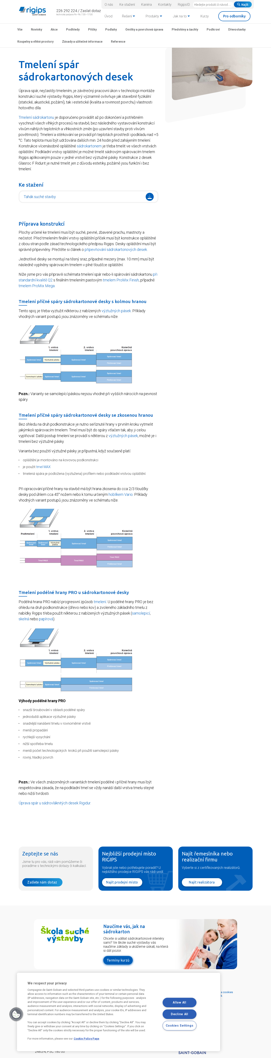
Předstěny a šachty (185, 29)
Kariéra (146, 5)
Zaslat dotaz (90, 10)
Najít (244, 4)
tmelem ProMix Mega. (37, 286)
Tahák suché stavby (40, 196)
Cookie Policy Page (86, 1038)
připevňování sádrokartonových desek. (116, 249)
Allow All (179, 1002)
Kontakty (164, 5)
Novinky (36, 29)
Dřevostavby (237, 29)
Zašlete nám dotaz (42, 882)
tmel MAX (43, 467)
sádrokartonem (89, 146)
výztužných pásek (116, 311)
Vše (19, 29)
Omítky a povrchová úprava (144, 29)
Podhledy (73, 29)
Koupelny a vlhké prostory (35, 41)
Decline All (179, 1014)
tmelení (100, 602)
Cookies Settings (180, 1025)
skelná (24, 619)
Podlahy (111, 29)
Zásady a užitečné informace (82, 41)
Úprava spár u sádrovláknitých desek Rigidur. (55, 803)
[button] (16, 1014)
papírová (46, 619)
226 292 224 (66, 10)
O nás (109, 5)
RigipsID (184, 5)
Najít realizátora (202, 882)
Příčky (92, 29)
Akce (54, 29)
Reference (118, 41)
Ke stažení (127, 5)
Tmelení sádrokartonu (36, 117)
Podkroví (213, 29)
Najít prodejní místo (122, 882)
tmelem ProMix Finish (121, 280)
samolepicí (141, 613)
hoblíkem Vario (121, 494)
